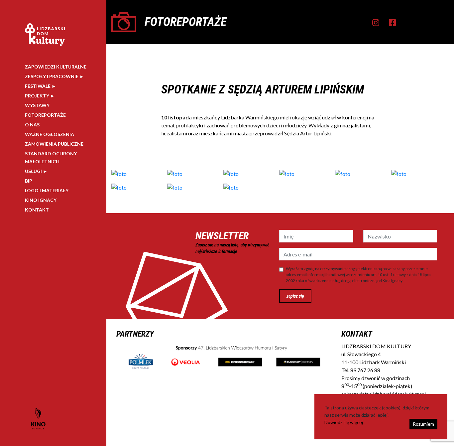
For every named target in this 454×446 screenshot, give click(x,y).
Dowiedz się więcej (343, 422)
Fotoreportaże (45, 115)
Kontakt (37, 210)
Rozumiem (423, 424)
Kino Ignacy (41, 200)
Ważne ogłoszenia (49, 134)
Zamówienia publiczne (54, 144)
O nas (32, 124)
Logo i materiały (46, 190)
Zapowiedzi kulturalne (55, 67)
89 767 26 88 (365, 370)
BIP (28, 181)
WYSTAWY (37, 105)
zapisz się (295, 296)
